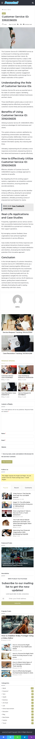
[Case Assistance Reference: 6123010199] (26, 369)
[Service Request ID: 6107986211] (26, 386)
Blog (4, 714)
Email (3, 440)
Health (4, 697)
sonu (5, 24)
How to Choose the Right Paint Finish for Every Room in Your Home (23, 655)
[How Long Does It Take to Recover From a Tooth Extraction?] (7, 513)
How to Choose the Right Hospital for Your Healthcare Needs (22, 646)
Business (5, 700)
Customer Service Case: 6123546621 (7, 376)
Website (3, 447)
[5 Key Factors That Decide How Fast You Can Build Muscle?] (7, 496)
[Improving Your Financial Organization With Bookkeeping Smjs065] (7, 532)
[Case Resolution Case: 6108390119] (9, 386)
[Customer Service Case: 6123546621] (9, 369)
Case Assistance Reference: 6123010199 (25, 376)
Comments (28, 488)
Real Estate (6, 717)
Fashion (5, 720)
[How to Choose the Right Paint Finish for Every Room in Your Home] (6, 656)
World (9, 9)
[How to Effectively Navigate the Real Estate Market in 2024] (6, 673)
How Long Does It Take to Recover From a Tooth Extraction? (22, 513)
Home (5, 9)
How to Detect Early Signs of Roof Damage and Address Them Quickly (22, 664)
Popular (5, 488)
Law (4, 705)
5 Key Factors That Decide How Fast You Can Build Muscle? (22, 495)
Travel (4, 723)
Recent (16, 488)
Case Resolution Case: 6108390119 (8, 394)
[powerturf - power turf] (11, 2)
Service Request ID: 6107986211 (24, 394)
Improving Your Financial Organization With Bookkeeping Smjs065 (21, 532)
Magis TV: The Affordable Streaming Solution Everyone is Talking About (22, 504)
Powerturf (5, 691)
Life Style (5, 702)
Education (5, 711)
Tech (4, 694)
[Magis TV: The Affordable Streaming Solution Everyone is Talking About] (7, 504)
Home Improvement (8, 708)
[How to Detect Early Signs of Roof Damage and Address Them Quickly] (6, 664)
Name (3, 433)
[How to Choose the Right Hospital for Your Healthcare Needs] (6, 647)
